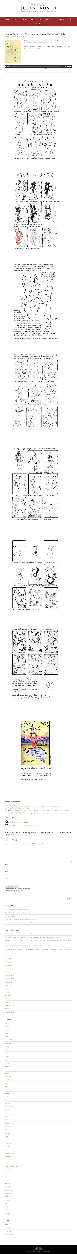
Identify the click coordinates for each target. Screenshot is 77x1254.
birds (25, 810)
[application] (38, 66)
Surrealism (14, 808)
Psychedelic (8, 808)
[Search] (69, 898)
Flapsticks (51, 806)
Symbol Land (21, 808)
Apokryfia (25, 806)
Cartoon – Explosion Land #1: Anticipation (16, 909)
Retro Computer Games (11, 1166)
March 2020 (8, 962)
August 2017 (8, 985)
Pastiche (7, 1140)
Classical (7, 1050)
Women (27, 808)
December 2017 (9, 975)
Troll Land (7, 1207)
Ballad (6, 1036)
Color (29, 806)
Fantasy (46, 806)
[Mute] (66, 66)
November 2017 (9, 979)
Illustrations (57, 806)
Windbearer (8, 1210)
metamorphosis (64, 810)
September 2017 (9, 982)
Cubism (38, 806)
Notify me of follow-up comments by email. (18, 888)
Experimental (8, 1076)
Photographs (8, 1143)
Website (7, 878)
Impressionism (9, 1106)
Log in (6, 1224)
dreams (48, 810)
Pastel (6, 1136)
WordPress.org (9, 1234)
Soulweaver (8, 1187)
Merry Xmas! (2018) (10, 916)
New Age (63, 806)
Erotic (41, 806)
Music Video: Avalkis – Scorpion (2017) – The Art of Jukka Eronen (22, 937)
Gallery (23, 19)
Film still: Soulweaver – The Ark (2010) (59, 934)
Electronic (7, 1066)
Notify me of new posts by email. (15, 891)
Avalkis (25, 36)
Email (7, 871)
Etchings (7, 1073)
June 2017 (7, 989)
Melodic (7, 1113)
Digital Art (7, 1063)
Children (7, 1046)
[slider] (69, 66)
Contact (62, 19)
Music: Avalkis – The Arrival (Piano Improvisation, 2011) (20, 919)
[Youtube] (40, 1248)
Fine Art (7, 1090)
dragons (34, 810)
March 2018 (8, 972)
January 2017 (8, 999)
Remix (6, 1163)
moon (6, 812)
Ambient (7, 1026)
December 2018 (9, 965)
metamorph (57, 810)
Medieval (7, 1110)
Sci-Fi (6, 1176)
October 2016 (8, 1009)
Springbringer (8, 1190)
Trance (6, 1203)
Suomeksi (38, 24)
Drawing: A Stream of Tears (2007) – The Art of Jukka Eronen (21, 940)
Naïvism (7, 1120)
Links (70, 19)
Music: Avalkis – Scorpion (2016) (51, 937)
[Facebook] (36, 1248)
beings (21, 810)
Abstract (20, 806)
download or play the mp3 (16, 69)
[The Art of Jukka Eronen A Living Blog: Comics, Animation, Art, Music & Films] (38, 8)
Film (6, 1086)
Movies (31, 19)
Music (39, 19)
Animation (8, 1030)
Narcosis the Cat (9, 1123)
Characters (8, 1043)
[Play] (6, 66)
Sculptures (8, 1180)
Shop (54, 19)
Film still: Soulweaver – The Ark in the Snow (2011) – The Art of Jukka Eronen (25, 934)
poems (15, 812)
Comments (9, 1231)
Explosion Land (9, 1080)
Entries (8, 1228)
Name (7, 864)
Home (7, 19)
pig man (10, 812)
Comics (46, 19)
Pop (6, 1150)
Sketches (7, 1183)
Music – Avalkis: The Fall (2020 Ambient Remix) (17, 913)
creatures (29, 810)
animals (17, 810)
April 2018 (7, 969)
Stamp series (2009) (45, 946)
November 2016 (9, 1005)
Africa (12, 810)
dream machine (41, 810)
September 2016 (9, 1012)
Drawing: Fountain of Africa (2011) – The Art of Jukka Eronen (21, 949)
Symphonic (8, 1200)
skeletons (19, 812)
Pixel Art (7, 1146)
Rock (6, 1173)
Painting (7, 1133)
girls (52, 810)
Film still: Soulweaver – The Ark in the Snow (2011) (18, 923)
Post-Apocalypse (9, 1153)
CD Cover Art (8, 1040)
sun (24, 812)
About (14, 19)
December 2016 (9, 1002)
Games (7, 1100)
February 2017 (9, 995)
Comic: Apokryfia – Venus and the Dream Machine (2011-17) (32, 814)
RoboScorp (8, 1170)
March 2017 (8, 992)
